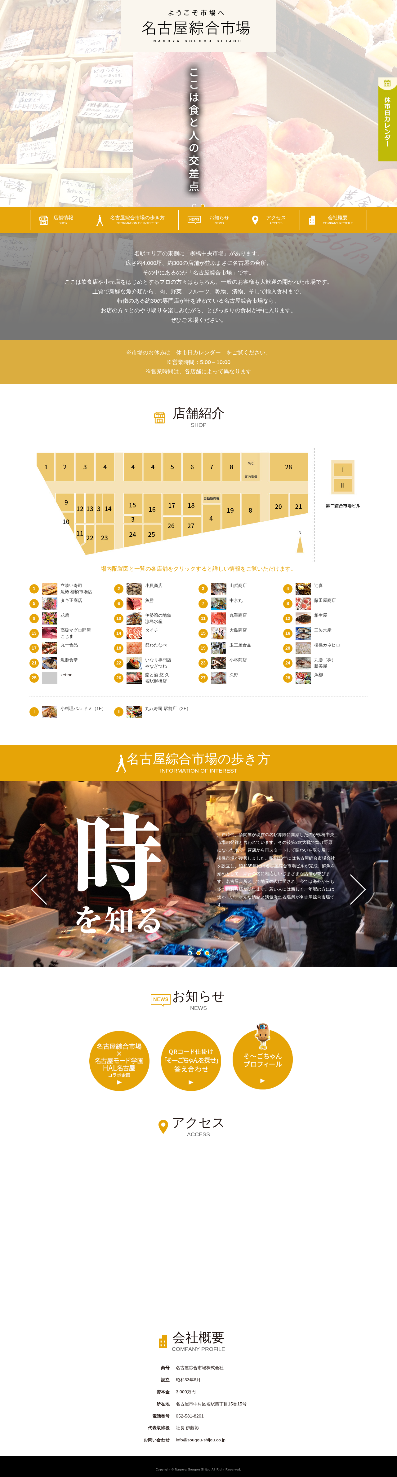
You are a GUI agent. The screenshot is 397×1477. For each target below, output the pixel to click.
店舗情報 (63, 220)
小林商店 (238, 659)
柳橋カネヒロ (327, 644)
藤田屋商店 (325, 600)
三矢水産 (323, 630)
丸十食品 (69, 644)
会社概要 (338, 220)
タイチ (151, 630)
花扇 (64, 615)
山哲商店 (238, 585)
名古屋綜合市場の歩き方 (137, 220)
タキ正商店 (71, 600)
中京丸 (236, 600)
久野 (234, 674)
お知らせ (219, 220)
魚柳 (318, 674)
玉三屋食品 (240, 644)
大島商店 (238, 630)
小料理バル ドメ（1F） (83, 708)
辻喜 (318, 585)
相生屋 (320, 615)
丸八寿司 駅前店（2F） (168, 708)
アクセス (276, 220)
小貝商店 (154, 585)
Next (358, 889)
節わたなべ (156, 644)
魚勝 (149, 600)
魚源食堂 (69, 659)
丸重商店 (238, 615)
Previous (39, 889)
